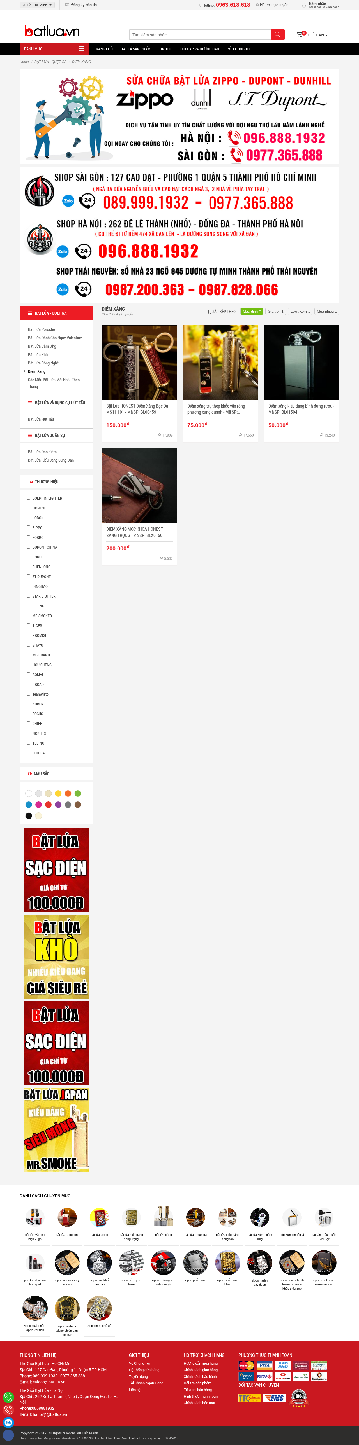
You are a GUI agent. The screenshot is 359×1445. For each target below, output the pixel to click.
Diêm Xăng (36, 371)
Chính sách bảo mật (199, 1402)
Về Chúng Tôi (139, 1363)
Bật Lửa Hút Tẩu (41, 419)
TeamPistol (40, 694)
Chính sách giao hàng (201, 1369)
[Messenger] (8, 1435)
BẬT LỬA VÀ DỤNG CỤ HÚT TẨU (60, 402)
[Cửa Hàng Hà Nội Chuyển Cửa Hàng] (179, 235)
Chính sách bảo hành (200, 1376)
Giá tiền (274, 311)
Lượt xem (299, 311)
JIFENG (38, 606)
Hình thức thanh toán (201, 1396)
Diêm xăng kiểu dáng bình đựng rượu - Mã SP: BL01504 (301, 409)
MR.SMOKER (42, 615)
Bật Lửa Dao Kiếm (42, 451)
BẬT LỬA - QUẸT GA (50, 62)
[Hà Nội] (8, 1397)
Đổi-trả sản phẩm (197, 1382)
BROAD (38, 684)
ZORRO (37, 537)
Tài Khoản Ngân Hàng (146, 1382)
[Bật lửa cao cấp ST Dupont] (56, 1043)
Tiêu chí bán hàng (198, 1389)
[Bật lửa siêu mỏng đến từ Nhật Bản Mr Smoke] (56, 1130)
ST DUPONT (41, 576)
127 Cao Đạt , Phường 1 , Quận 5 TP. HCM (71, 1369)
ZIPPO (37, 527)
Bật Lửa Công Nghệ (43, 363)
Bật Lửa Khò (38, 354)
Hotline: (225, 5)
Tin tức (165, 49)
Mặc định (250, 311)
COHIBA (38, 753)
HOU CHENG (42, 664)
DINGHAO (40, 586)
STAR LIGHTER (44, 596)
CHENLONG (41, 566)
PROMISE (39, 635)
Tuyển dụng (138, 1376)
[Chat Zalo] (8, 1422)
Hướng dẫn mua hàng (201, 1363)
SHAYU (37, 645)
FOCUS (37, 713)
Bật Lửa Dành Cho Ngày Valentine (55, 337)
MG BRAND (41, 655)
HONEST (39, 508)
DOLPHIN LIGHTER (47, 498)
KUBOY (38, 704)
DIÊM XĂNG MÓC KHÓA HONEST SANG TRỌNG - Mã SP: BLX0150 (134, 532)
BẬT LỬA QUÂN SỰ (50, 435)
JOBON (38, 517)
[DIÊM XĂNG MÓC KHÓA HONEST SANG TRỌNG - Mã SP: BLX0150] (139, 485)
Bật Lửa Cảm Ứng (42, 346)
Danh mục (33, 49)
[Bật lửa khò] (56, 956)
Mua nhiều (325, 311)
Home (24, 62)
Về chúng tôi (239, 49)
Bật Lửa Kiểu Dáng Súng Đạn (51, 460)
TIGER (37, 625)
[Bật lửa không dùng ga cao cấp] (56, 869)
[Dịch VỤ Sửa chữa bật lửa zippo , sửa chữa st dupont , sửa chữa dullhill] (179, 116)
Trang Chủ (103, 49)
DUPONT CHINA (44, 547)
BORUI (37, 557)
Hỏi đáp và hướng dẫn (199, 49)
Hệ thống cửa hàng (144, 1369)
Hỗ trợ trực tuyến (273, 5)
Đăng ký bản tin (83, 5)
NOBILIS (39, 733)
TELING (38, 743)
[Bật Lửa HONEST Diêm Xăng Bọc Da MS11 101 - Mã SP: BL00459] (139, 362)
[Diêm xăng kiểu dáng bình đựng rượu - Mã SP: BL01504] (301, 362)
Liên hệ (135, 1389)
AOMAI (37, 674)
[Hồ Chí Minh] (8, 1410)
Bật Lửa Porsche (41, 329)
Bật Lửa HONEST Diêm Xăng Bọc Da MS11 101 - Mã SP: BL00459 (137, 409)
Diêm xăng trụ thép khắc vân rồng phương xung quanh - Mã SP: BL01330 (216, 409)
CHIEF (37, 723)
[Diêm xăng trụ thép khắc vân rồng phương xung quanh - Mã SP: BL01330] (220, 362)
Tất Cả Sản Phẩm (135, 49)
